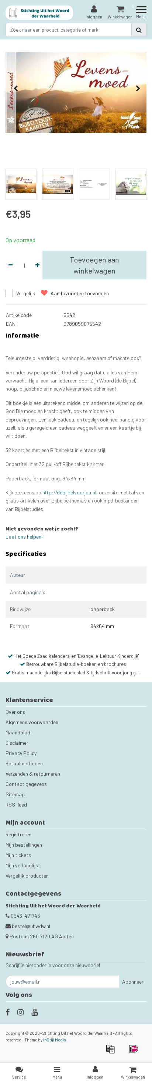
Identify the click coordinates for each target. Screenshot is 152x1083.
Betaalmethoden (24, 763)
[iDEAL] (135, 1052)
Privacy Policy (21, 753)
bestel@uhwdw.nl (31, 926)
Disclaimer (17, 743)
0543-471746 (25, 916)
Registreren (18, 834)
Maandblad (18, 732)
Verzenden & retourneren (33, 773)
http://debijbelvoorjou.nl (69, 492)
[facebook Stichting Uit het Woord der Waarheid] (8, 1012)
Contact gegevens (26, 784)
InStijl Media (54, 1039)
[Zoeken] (139, 29)
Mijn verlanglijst (23, 865)
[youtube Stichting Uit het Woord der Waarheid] (34, 1012)
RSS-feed (16, 804)
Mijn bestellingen (24, 845)
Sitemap (15, 794)
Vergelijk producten (27, 875)
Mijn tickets (18, 855)
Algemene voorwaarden (32, 722)
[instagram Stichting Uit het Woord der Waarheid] (20, 1012)
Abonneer (133, 981)
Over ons (15, 712)
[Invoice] (112, 1052)
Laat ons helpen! (24, 536)
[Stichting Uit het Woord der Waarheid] (39, 13)
